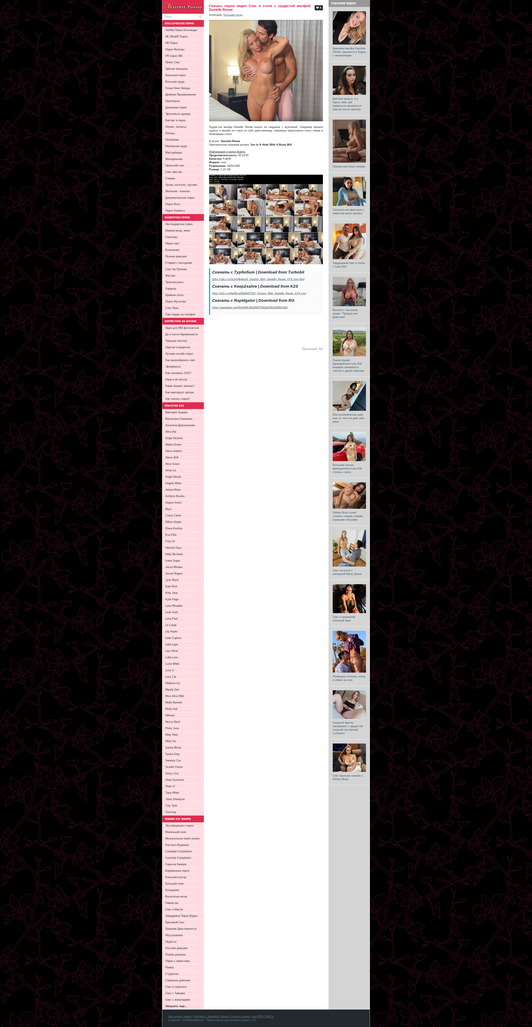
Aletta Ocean (173, 444)
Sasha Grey (172, 754)
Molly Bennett (173, 702)
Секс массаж (173, 171)
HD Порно (171, 43)
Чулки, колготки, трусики (181, 184)
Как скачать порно (179, 1016)
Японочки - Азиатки (177, 191)
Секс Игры (172, 307)
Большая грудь (233, 14)
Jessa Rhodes (174, 567)
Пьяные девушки (176, 256)
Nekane (170, 715)
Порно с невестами (177, 961)
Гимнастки (171, 903)
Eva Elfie (170, 534)
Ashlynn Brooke (175, 496)
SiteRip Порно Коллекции (181, 30)
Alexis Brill (171, 457)
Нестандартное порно (179, 224)
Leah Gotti (171, 612)
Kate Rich (171, 586)
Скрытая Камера (175, 864)
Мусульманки (174, 935)
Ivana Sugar (172, 560)
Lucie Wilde (172, 663)
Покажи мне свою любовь (349, 166)
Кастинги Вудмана (177, 844)
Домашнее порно (176, 107)
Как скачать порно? (177, 398)
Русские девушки (176, 948)
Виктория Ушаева (176, 412)
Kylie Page (172, 599)
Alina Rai (170, 431)
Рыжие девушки (175, 954)
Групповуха (172, 101)
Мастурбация (173, 152)
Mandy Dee (172, 689)
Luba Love (171, 657)
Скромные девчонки (177, 980)
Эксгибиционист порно (179, 825)
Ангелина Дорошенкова (180, 425)
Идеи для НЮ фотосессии (182, 327)
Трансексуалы (174, 282)
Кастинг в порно (175, 120)
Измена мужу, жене (177, 230)
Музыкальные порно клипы (182, 838)
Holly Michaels (174, 554)
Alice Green (172, 463)
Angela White (173, 483)
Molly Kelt (171, 708)
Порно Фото (172, 204)
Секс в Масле (174, 909)
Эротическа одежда (177, 113)
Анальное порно (175, 75)
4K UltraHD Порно (176, 36)
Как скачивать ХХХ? (178, 373)
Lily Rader (171, 631)
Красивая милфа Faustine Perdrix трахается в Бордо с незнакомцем (349, 52)
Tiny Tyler (171, 805)
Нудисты (170, 941)
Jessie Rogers (174, 573)
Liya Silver (171, 650)
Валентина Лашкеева (178, 418)
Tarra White (172, 792)
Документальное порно (180, 197)
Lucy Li (169, 670)
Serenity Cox (173, 760)
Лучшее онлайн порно (179, 353)
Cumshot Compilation (178, 857)
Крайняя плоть (174, 295)
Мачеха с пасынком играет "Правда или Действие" (345, 313)
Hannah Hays (173, 547)
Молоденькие (173, 159)
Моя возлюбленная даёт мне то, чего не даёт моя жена (348, 418)
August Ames (173, 502)
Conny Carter (173, 515)
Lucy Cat (170, 676)
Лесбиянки (172, 139)
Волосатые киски (176, 896)
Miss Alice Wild (174, 696)
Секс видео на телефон (180, 314)
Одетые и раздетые (177, 347)
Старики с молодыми (178, 262)
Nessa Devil (172, 721)
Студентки (172, 973)
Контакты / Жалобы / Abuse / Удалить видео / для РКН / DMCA (233, 1016)
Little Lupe (171, 644)
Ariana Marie (173, 489)
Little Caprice (173, 638)
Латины (170, 133)
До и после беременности (181, 334)
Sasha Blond (173, 747)
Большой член (174, 883)
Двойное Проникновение (180, 94)
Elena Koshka (173, 528)
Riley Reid (171, 734)
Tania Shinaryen (175, 799)
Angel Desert (173, 476)
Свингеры (171, 237)
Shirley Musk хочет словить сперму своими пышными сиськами (348, 516)
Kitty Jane (171, 592)
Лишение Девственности (180, 928)
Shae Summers (174, 779)
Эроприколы (173, 366)
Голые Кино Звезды (177, 88)
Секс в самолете (176, 986)
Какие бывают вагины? (179, 385)
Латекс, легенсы (175, 126)
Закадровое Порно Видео (181, 915)
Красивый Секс (175, 922)
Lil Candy (171, 625)
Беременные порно (177, 870)
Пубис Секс (172, 62)
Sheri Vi (170, 786)
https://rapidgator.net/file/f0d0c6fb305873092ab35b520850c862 (250, 307)
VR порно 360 (173, 55)
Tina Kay (170, 812)
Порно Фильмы (174, 49)
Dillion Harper (173, 521)
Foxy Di (170, 541)
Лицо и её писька (176, 379)
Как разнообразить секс (180, 360)
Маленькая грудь (176, 146)
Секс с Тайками (175, 993)
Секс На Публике (176, 269)
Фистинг (170, 275)
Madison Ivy (172, 683)
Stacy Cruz (172, 773)
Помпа (169, 967)
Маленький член (175, 832)
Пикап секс (172, 243)
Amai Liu (170, 470)
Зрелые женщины (176, 68)
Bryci (168, 509)
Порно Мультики (175, 301)
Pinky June (172, 728)
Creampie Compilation (178, 851)
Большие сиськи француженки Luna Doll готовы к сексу (347, 468)
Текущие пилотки (176, 340)
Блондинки (172, 890)
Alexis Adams (173, 451)
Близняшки (172, 249)
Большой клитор (175, 877)
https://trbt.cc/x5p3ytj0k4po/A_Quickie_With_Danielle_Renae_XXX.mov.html (258, 279)
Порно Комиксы (175, 210)
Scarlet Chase (173, 766)
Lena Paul (171, 618)
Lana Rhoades (174, 605)
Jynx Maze (172, 580)
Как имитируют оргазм (179, 392)
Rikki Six (170, 741)
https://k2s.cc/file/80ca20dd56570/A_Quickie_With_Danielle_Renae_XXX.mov (259, 293)
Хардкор (170, 288)
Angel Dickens (174, 438)
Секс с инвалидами (177, 999)
